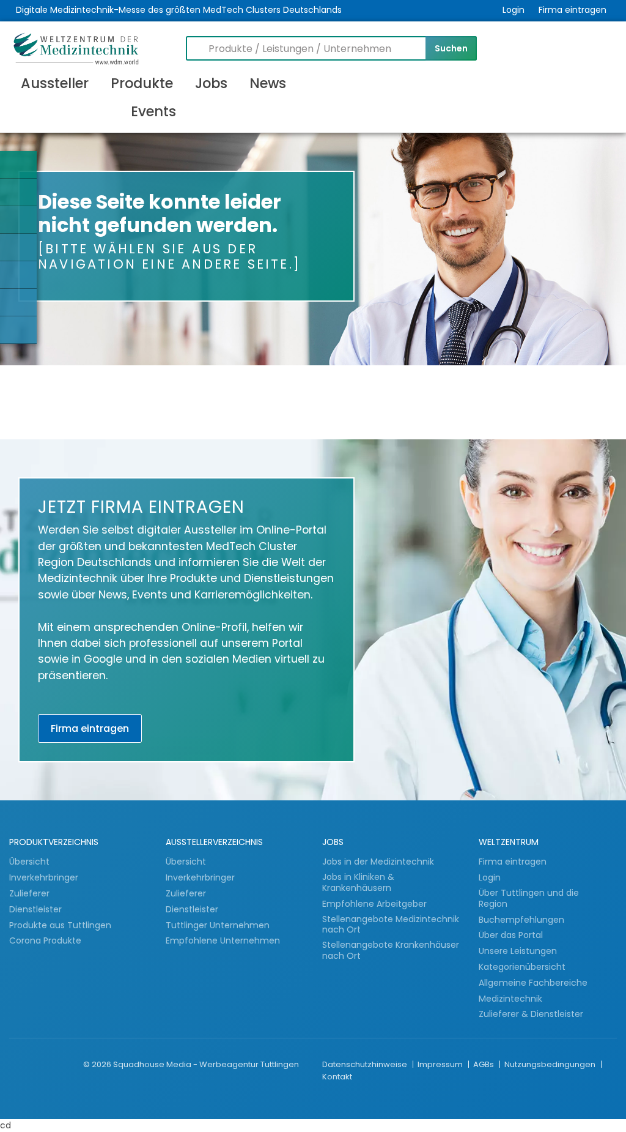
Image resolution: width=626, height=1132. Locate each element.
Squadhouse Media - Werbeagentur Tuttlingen (206, 1064)
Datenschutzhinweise (365, 1064)
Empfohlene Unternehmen (223, 940)
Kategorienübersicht (522, 966)
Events (153, 111)
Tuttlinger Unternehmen (218, 925)
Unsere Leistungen (518, 950)
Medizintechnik (510, 998)
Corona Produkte (45, 940)
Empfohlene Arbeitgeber (374, 903)
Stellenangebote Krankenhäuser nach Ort (390, 950)
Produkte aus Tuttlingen (60, 925)
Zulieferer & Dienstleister (531, 1013)
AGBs (484, 1064)
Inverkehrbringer (45, 877)
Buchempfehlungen (521, 919)
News (267, 83)
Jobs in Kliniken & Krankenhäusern (358, 882)
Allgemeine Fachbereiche (533, 982)
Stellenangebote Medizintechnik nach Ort (390, 925)
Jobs (211, 83)
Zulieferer (30, 893)
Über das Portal (511, 934)
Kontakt (337, 1076)
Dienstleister (36, 909)
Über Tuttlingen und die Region (529, 898)
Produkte (142, 83)
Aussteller (55, 83)
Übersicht (29, 861)
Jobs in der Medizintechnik (378, 861)
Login (514, 10)
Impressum (441, 1064)
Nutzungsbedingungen (550, 1064)
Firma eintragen (572, 10)
